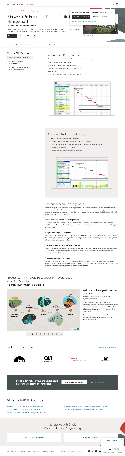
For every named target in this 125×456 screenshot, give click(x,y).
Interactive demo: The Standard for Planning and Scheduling (26, 412)
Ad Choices (45, 451)
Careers (52, 451)
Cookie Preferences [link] (36, 451)
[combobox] (62, 4)
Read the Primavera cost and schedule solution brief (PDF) (25, 409)
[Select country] (110, 4)
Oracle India (9, 11)
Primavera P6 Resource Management (16, 62)
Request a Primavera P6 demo (30, 36)
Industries (17, 11)
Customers (31, 45)
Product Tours (20, 45)
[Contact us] (117, 4)
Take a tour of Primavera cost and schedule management (25, 406)
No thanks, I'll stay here (100, 17)
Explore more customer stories (108, 347)
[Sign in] (114, 4)
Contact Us (80, 451)
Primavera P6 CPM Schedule (18, 57)
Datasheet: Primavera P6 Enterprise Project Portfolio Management (85, 409)
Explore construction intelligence (74, 382)
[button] (8, 4)
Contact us (11, 36)
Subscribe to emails (60, 451)
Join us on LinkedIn (34, 437)
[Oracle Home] (16, 4)
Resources (42, 45)
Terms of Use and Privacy (23, 451)
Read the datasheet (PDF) (98, 382)
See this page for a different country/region (84, 21)
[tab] (32, 334)
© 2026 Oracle (10, 451)
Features (9, 45)
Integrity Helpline (71, 451)
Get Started (52, 45)
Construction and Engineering (30, 11)
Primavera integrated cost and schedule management (18, 68)
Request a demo (91, 437)
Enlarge (74, 329)
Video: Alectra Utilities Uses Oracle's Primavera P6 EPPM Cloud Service (86, 406)
